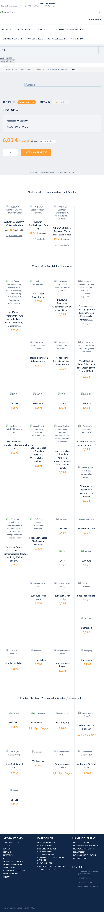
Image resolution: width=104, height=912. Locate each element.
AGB (4, 858)
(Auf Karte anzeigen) (86, 874)
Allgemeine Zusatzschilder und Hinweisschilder (51, 69)
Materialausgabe (86, 528)
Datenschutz (9, 867)
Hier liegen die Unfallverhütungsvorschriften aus (18, 445)
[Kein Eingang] (62, 713)
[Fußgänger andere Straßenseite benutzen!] (38, 524)
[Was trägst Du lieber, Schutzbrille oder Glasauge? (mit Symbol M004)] (86, 347)
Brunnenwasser (38, 722)
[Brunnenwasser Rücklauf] (86, 715)
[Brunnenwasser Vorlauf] (62, 753)
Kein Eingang (62, 722)
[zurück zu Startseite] (2, 69)
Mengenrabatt (48, 172)
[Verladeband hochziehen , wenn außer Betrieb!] (62, 345)
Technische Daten (65, 172)
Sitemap (6, 877)
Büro (62, 560)
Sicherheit (8, 29)
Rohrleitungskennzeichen (71, 29)
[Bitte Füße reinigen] (86, 585)
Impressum (8, 855)
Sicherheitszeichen (46, 843)
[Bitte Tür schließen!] (14, 652)
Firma (80, 39)
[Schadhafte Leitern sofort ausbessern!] (86, 429)
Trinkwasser (62, 528)
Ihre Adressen (78, 852)
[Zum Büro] (86, 551)
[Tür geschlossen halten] (62, 652)
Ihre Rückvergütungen (83, 849)
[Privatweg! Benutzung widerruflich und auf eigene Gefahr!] (62, 286)
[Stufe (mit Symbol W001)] (14, 753)
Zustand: (45, 102)
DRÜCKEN (38, 403)
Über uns (7, 852)
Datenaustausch (10, 874)
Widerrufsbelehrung (13, 861)
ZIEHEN (14, 403)
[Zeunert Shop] (18, 16)
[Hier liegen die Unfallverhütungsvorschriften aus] (14, 429)
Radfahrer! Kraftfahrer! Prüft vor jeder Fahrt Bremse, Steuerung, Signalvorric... (14, 319)
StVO (71, 39)
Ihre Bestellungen (81, 843)
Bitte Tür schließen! (14, 663)
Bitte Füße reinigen (86, 595)
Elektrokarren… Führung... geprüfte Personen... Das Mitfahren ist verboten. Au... (86, 313)
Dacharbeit (86, 628)
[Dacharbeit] (86, 618)
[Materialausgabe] (86, 519)
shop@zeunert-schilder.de (88, 886)
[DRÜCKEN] (38, 394)
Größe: (10, 127)
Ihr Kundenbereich (84, 838)
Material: (11, 120)
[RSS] (17, 898)
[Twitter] (11, 898)
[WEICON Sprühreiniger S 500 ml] (38, 209)
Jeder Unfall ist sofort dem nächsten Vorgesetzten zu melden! (38, 455)
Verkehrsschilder (45, 854)
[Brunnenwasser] (38, 713)
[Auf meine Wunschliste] (58, 151)
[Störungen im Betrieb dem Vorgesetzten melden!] (86, 472)
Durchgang (86, 660)
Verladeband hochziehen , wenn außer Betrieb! (62, 361)
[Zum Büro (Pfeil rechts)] (62, 585)
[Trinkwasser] (62, 519)
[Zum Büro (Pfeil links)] (38, 585)
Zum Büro (86, 560)
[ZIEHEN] (14, 394)
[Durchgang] (86, 650)
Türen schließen (38, 660)
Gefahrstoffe (45, 29)
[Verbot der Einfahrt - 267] (86, 753)
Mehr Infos (35, 172)
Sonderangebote (11, 843)
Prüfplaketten (25, 29)
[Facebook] (5, 898)
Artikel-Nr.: (9, 102)
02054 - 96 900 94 (47, 3)
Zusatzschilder (25, 69)
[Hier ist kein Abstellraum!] (38, 283)
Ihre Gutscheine (79, 858)
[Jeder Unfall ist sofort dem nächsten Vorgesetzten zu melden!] (38, 432)
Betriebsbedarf (56, 39)
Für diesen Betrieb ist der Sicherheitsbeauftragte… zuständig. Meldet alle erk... (16, 554)
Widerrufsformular (12, 864)
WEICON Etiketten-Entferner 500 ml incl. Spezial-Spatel (62, 231)
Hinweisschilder (35, 39)
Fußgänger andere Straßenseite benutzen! (38, 541)
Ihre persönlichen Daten (84, 855)
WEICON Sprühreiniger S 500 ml (38, 225)
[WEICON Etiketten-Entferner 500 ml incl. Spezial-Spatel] (62, 212)
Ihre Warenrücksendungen (85, 846)
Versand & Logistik (12, 39)
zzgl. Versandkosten (48, 141)
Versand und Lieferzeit (14, 871)
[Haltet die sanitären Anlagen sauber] (38, 345)
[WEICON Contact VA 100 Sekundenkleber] (14, 209)
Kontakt (7, 849)
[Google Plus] (23, 898)
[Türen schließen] (38, 650)
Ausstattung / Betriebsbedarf (51, 866)
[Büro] (62, 551)
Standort (7, 846)
